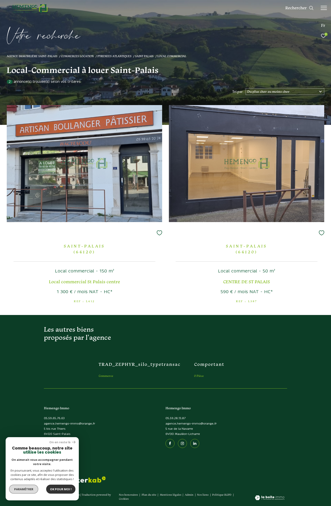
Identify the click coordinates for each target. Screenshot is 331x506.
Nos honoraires (128, 494)
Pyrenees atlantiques (114, 56)
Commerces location (77, 56)
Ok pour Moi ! (61, 489)
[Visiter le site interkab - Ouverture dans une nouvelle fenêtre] (88, 480)
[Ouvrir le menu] (324, 8)
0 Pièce (199, 376)
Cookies (124, 498)
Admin (189, 494)
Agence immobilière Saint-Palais (32, 56)
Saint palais (144, 56)
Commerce (106, 376)
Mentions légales (171, 494)
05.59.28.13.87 (176, 418)
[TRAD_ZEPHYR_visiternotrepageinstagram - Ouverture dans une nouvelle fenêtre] (182, 443)
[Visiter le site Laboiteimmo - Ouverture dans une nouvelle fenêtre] (269, 498)
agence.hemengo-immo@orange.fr (69, 424)
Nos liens (203, 494)
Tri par (237, 91)
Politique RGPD (221, 494)
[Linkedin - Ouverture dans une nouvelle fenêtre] (194, 443)
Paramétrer (23, 489)
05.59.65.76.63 (54, 418)
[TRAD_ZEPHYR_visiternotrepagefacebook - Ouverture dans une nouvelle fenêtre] (170, 443)
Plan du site (149, 494)
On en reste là (60, 442)
